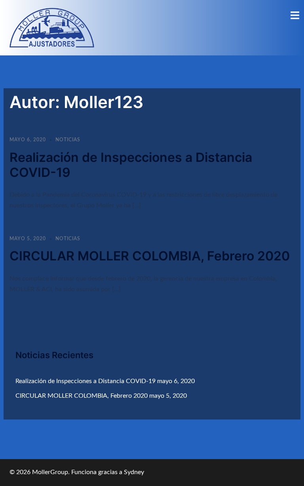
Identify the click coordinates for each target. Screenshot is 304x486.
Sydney (134, 472)
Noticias (67, 139)
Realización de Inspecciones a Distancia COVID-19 (131, 165)
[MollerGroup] (52, 27)
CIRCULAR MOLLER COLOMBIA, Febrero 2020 (150, 256)
